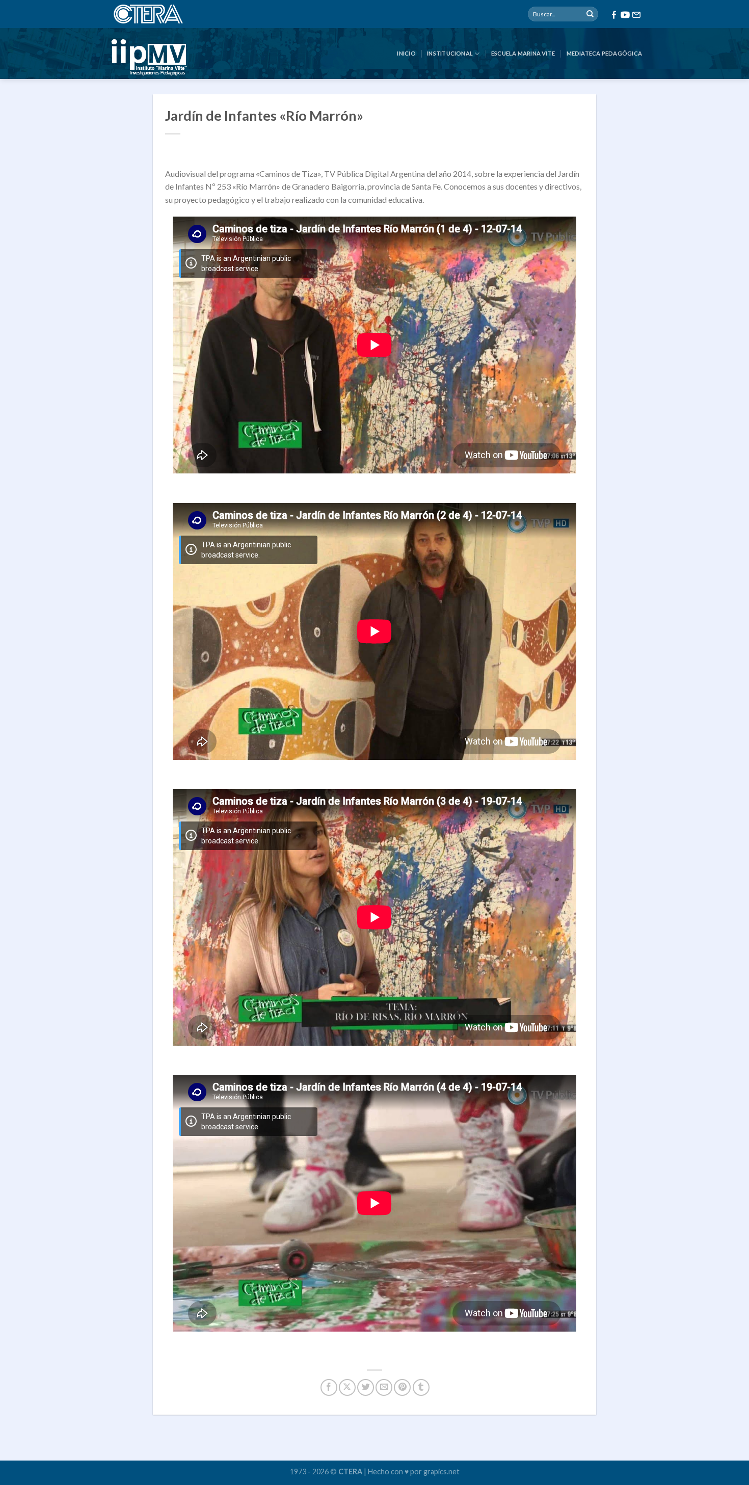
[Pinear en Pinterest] (402, 1387)
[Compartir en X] (347, 1387)
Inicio (406, 53)
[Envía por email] (384, 1387)
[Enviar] (590, 14)
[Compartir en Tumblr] (421, 1387)
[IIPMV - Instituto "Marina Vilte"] (196, 53)
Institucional (450, 53)
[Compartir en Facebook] (328, 1387)
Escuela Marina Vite (523, 53)
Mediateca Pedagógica (604, 53)
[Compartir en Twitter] (365, 1387)
